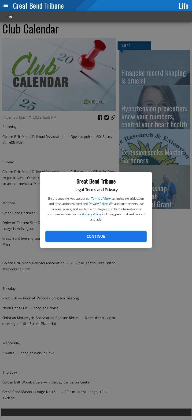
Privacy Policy (98, 203)
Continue (96, 236)
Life (183, 5)
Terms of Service (103, 198)
